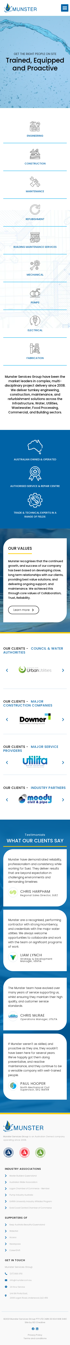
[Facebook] (33, 1329)
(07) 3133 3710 (16, 1273)
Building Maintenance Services (35, 247)
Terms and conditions (35, 1338)
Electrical (35, 330)
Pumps (35, 302)
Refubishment (35, 219)
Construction (35, 163)
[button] (64, 8)
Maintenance (35, 191)
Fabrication (35, 358)
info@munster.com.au (21, 1280)
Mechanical (35, 275)
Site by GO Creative (35, 1322)
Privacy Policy (35, 1334)
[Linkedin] (37, 1329)
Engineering (35, 136)
